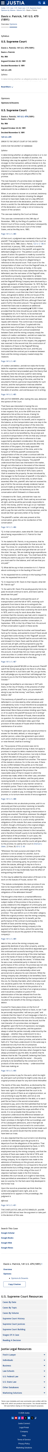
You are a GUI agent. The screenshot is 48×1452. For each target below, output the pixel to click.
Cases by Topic (10, 1307)
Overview (5, 24)
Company (24, 1431)
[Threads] (25, 1418)
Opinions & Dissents (10, 103)
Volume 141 (21, 10)
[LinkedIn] (12, 1418)
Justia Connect (24, 1423)
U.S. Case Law (20, 8)
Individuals (8, 1360)
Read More (6, 87)
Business (7, 1365)
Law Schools (8, 1371)
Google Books (7, 1238)
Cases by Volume (11, 1313)
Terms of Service (24, 1440)
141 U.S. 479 (22, 116)
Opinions (13, 24)
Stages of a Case (11, 1334)
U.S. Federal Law (10, 1376)
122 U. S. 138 (38, 244)
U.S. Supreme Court (33, 8)
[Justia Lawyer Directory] (35, 1418)
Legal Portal (24, 1427)
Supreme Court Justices (14, 1324)
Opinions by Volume (8, 10)
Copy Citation (14, 1284)
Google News (7, 1247)
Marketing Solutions (12, 1392)
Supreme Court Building (14, 1329)
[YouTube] (16, 1418)
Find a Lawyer (9, 1354)
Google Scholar (8, 1233)
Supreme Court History (14, 1318)
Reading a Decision (12, 1340)
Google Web (6, 1243)
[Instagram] (22, 1418)
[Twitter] (32, 1418)
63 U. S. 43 (20, 846)
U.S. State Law (9, 1381)
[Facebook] (19, 1418)
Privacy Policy (24, 1444)
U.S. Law (10, 8)
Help (24, 1436)
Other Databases (11, 1387)
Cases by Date (9, 1302)
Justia (3, 8)
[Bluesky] (29, 1418)
